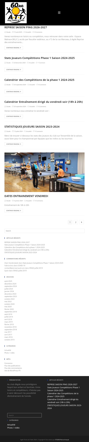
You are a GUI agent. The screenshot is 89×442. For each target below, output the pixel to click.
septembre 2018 (10, 329)
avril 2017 (8, 335)
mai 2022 (8, 301)
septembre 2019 (10, 312)
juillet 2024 (8, 289)
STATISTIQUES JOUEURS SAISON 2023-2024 (31, 126)
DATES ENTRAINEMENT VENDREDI (26, 196)
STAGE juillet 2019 (36, 268)
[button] (59, 12)
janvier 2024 (9, 291)
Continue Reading (12, 48)
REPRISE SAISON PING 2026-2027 (25, 27)
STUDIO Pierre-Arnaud (62, 440)
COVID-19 (21, 265)
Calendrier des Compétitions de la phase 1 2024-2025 (39, 80)
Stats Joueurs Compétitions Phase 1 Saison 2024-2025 (39, 58)
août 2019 (8, 314)
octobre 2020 (9, 304)
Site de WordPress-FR (12, 370)
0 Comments (38, 32)
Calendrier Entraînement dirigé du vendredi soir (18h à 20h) (43, 102)
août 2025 (8, 281)
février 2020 (9, 309)
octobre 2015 (9, 340)
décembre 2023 (10, 294)
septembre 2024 (10, 286)
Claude (8, 32)
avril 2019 (8, 319)
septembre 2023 (10, 296)
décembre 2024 (10, 284)
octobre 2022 (9, 299)
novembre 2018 (10, 327)
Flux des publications (12, 366)
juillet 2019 (8, 317)
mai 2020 (8, 306)
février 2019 (9, 324)
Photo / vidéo (9, 353)
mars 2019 (8, 322)
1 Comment (41, 63)
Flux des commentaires (13, 368)
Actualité (28, 32)
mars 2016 (8, 337)
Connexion (8, 363)
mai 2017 (8, 332)
